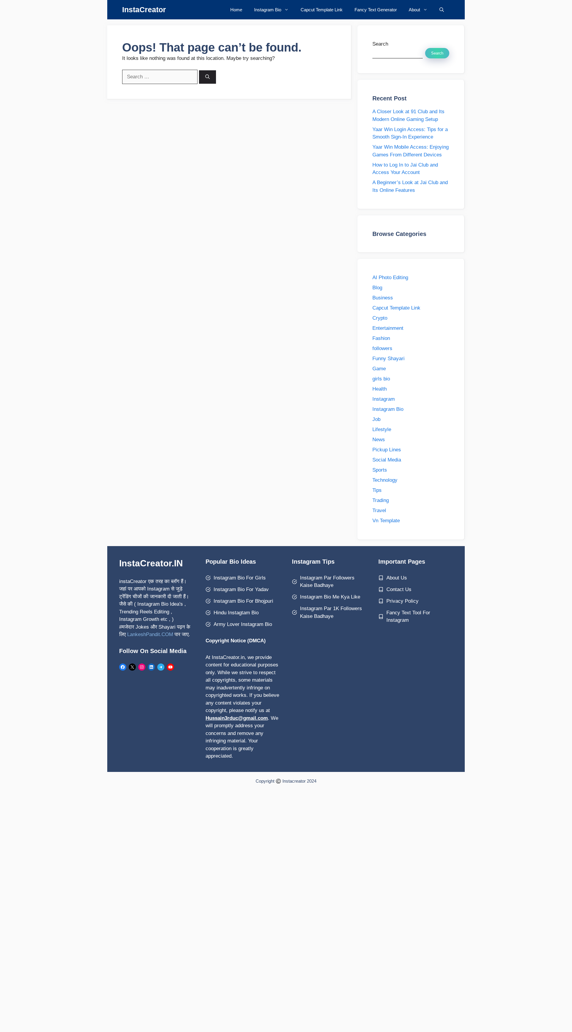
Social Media (386, 460)
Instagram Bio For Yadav (241, 589)
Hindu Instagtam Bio (236, 613)
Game (379, 369)
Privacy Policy (402, 601)
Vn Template (386, 520)
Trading (380, 500)
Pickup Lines (386, 450)
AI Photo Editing (390, 277)
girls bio (381, 379)
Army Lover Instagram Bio (243, 624)
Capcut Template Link (322, 9)
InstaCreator (144, 9)
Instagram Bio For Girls (240, 578)
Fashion (381, 338)
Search (380, 44)
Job (376, 419)
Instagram (383, 399)
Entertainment (387, 328)
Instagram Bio (267, 9)
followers (382, 348)
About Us (396, 578)
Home (236, 9)
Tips (377, 490)
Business (382, 298)
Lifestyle (381, 429)
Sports (379, 470)
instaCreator (133, 581)
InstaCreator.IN (151, 563)
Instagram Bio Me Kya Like (330, 597)
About (414, 9)
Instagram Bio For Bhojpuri (243, 601)
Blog (377, 287)
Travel (379, 510)
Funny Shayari (388, 358)
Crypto (379, 318)
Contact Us (398, 589)
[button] (441, 9)
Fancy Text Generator (376, 9)
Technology (384, 480)
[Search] (207, 77)
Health (379, 389)
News (378, 439)
